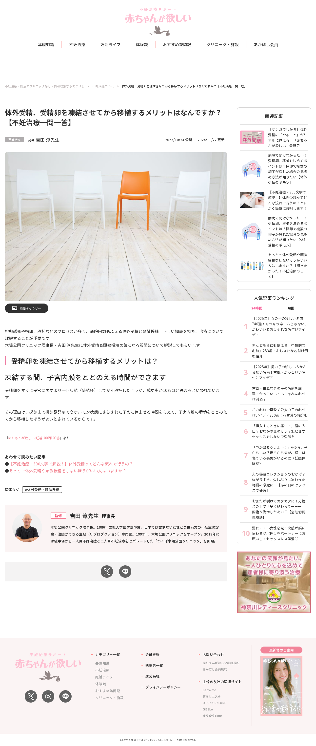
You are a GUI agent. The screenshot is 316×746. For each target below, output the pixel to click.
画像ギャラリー (30, 308)
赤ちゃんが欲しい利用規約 (221, 663)
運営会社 (152, 676)
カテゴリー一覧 (107, 654)
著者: (44, 140)
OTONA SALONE (214, 703)
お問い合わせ (213, 654)
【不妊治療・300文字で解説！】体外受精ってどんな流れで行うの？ (71, 464)
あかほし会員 (266, 44)
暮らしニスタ (212, 696)
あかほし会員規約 (215, 669)
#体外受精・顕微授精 (42, 489)
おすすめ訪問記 (177, 44)
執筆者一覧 (154, 665)
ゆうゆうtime (212, 715)
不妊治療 (77, 44)
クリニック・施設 (222, 44)
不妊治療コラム (103, 86)
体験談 (142, 44)
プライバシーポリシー (163, 687)
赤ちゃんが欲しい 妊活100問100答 (34, 438)
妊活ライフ (110, 44)
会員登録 (152, 654)
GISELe (208, 709)
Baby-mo (210, 690)
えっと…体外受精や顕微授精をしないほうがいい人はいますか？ (67, 471)
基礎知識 (46, 44)
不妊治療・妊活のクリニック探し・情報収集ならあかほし (44, 86)
